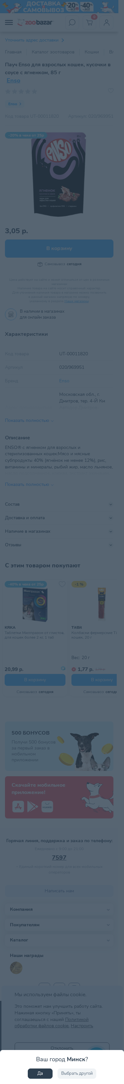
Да (40, 1073)
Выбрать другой (77, 1073)
